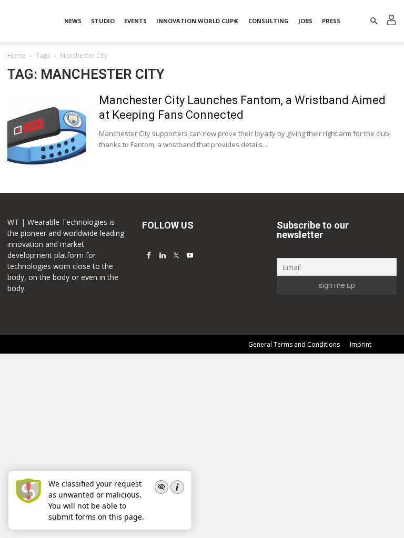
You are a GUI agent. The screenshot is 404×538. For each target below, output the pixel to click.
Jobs (305, 21)
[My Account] (391, 21)
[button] (373, 21)
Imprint (360, 344)
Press (331, 21)
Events (135, 21)
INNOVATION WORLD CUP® (197, 21)
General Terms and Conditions (294, 344)
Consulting (268, 21)
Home (16, 55)
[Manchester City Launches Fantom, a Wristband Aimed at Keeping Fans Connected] (46, 132)
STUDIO (103, 21)
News (73, 21)
